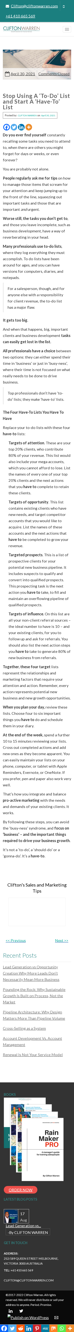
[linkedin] (11, 1310)
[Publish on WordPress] (28, 1317)
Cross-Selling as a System (24, 1028)
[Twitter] (14, 127)
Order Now (20, 1189)
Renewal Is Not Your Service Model (33, 1054)
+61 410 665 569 (20, 16)
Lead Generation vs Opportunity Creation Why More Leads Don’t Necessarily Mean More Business (31, 973)
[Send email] (56, 1317)
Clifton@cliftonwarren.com (34, 6)
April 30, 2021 (23, 73)
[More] (28, 127)
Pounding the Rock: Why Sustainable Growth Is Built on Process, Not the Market (34, 995)
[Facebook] (6, 127)
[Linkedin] (21, 127)
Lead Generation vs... (23, 1225)
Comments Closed (54, 73)
